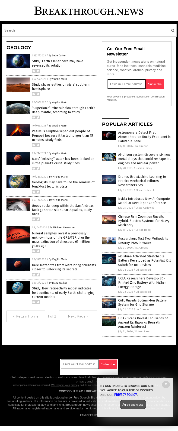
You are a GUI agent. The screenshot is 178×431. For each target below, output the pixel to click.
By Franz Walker (58, 282)
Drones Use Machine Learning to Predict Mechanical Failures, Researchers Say (142, 181)
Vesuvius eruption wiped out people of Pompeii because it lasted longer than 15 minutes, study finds (62, 135)
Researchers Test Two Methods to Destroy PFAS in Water (143, 241)
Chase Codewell (145, 190)
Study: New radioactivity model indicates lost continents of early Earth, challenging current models (63, 292)
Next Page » (78, 316)
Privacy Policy (89, 415)
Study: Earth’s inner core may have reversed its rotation (57, 63)
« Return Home (25, 316)
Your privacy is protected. (121, 96)
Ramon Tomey (144, 168)
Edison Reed (143, 229)
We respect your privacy (65, 385)
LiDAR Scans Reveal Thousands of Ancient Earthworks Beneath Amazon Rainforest (143, 322)
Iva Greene (141, 146)
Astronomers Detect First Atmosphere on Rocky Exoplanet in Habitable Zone (144, 137)
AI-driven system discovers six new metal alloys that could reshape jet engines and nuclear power (144, 159)
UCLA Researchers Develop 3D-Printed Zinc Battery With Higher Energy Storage (142, 282)
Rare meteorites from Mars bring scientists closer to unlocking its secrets (64, 267)
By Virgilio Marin (58, 79)
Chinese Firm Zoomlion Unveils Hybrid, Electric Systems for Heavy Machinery (143, 221)
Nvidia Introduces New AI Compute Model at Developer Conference (144, 201)
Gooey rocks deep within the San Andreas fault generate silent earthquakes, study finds (63, 210)
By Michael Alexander (62, 227)
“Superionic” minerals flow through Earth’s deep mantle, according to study (63, 110)
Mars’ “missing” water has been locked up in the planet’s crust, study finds (63, 161)
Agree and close (132, 404)
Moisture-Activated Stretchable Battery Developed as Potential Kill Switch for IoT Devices (144, 260)
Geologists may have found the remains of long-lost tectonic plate (63, 184)
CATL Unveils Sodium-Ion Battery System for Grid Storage (142, 302)
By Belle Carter (57, 55)
